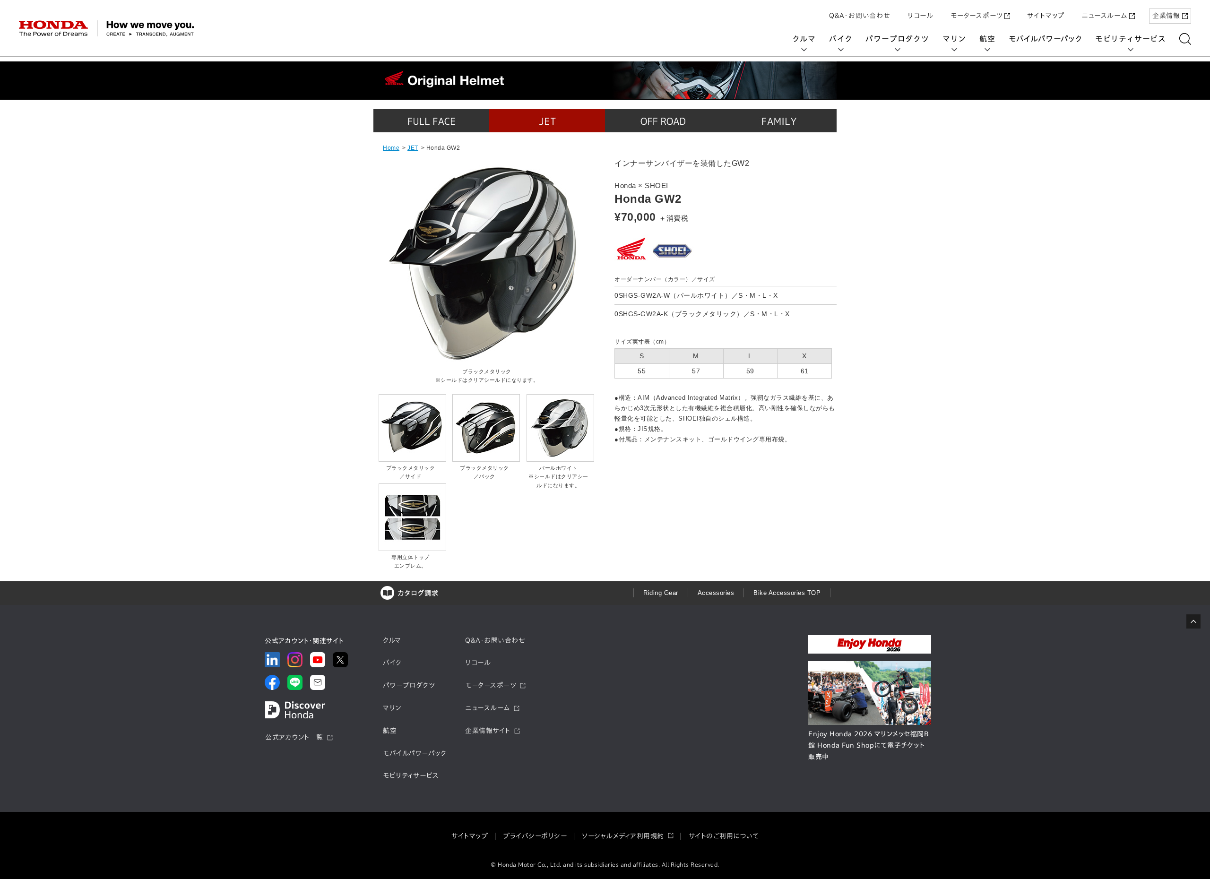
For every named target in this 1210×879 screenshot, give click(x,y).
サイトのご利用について (724, 836)
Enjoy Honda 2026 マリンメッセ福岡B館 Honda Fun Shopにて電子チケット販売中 (868, 745)
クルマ (804, 39)
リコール (920, 15)
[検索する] (1185, 39)
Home (391, 148)
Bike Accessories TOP (787, 592)
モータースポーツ (977, 15)
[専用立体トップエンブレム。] (412, 548)
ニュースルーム (1104, 15)
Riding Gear (660, 592)
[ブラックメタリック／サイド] (412, 459)
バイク (840, 39)
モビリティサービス (1130, 39)
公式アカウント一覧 (294, 737)
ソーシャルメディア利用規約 (623, 836)
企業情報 (1166, 15)
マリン (954, 39)
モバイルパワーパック (1045, 39)
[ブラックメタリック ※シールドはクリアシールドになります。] (484, 362)
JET (412, 148)
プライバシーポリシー (535, 836)
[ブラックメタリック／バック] (486, 459)
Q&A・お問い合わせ (859, 15)
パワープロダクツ (897, 39)
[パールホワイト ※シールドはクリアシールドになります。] (560, 459)
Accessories (716, 592)
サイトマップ (1045, 15)
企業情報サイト (487, 730)
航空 (987, 39)
